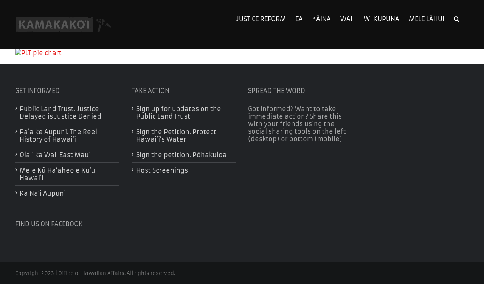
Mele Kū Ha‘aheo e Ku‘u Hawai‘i (57, 174)
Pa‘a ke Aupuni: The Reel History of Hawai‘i (58, 135)
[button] (456, 18)
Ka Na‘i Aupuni (43, 193)
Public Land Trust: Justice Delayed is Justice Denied (60, 112)
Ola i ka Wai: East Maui (55, 155)
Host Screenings (162, 170)
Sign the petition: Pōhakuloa (181, 155)
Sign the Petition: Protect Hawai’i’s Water (176, 135)
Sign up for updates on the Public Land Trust (178, 112)
